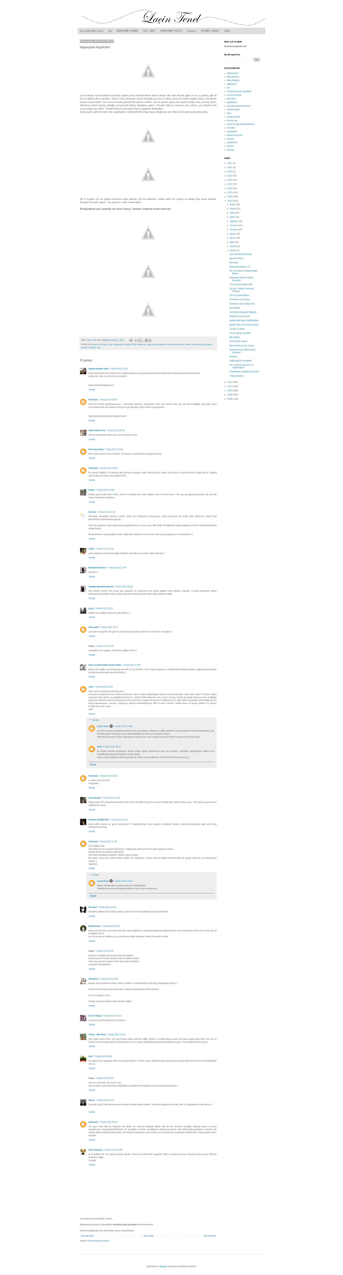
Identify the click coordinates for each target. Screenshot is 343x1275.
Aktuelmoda (94, 798)
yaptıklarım (232, 142)
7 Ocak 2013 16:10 (112, 746)
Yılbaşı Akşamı (237, 376)
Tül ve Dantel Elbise (239, 295)
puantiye (92, 347)
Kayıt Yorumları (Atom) (98, 1241)
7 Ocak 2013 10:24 (108, 468)
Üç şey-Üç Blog (237, 329)
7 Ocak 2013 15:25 (110, 926)
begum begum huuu (98, 368)
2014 (230, 196)
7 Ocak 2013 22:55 (113, 1150)
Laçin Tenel (102, 726)
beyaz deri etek (99, 344)
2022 (230, 163)
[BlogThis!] (139, 340)
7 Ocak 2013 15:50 (104, 951)
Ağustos (234, 221)
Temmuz (234, 225)
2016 (230, 188)
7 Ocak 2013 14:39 (108, 841)
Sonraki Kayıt (87, 1236)
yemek (230, 146)
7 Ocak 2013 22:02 (105, 1100)
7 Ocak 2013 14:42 (107, 907)
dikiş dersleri (233, 76)
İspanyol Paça (236, 258)
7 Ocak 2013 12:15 (104, 608)
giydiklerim (232, 102)
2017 (230, 184)
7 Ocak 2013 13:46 (111, 798)
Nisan (233, 238)
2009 (230, 394)
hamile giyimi (233, 109)
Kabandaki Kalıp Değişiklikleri (244, 320)
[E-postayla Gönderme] (130, 340)
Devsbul (92, 907)
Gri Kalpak (235, 308)
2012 (230, 382)
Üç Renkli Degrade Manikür (243, 312)
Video (227, 30)
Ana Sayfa (149, 1236)
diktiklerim (141, 344)
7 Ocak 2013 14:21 (119, 819)
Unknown (93, 399)
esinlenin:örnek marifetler (239, 91)
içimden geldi (233, 117)
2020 (230, 171)
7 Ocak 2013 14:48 (123, 726)
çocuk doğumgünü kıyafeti (118, 344)
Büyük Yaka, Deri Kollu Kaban (244, 324)
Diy (109, 30)
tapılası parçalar (234, 135)
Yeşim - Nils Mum (97, 1034)
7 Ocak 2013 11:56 (124, 586)
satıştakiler (232, 131)
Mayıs (233, 234)
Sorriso (92, 512)
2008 (230, 399)
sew (99, 347)
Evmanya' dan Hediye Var (242, 304)
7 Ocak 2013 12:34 (104, 646)
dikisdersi (93, 979)
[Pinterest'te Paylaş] (150, 340)
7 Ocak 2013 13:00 (131, 665)
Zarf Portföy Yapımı (239, 341)
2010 (230, 390)
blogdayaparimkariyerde (100, 586)
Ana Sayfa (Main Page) (91, 30)
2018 (230, 180)
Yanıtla (91, 389)
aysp (90, 608)
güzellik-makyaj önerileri (239, 106)
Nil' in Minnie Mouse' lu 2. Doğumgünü (242, 366)
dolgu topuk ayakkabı (156, 344)
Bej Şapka (235, 337)
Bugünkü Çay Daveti (240, 316)
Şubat (233, 246)
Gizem (91, 1100)
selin (90, 687)
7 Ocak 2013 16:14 (112, 1016)
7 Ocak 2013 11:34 (106, 512)
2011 (230, 386)
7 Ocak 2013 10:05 (108, 399)
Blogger (163, 1266)
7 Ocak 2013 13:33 (108, 776)
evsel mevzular (234, 95)
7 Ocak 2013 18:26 (103, 1056)
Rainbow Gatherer (97, 567)
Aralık (233, 204)
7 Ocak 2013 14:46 (123, 881)
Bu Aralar (234, 262)
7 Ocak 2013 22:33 (108, 1122)
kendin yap (232, 120)
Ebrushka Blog (95, 449)
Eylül (232, 217)
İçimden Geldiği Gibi (98, 819)
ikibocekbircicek (96, 430)
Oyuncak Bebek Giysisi (241, 254)
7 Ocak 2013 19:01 (104, 1078)
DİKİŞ (133, 344)
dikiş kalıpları (233, 80)
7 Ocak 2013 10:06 (115, 430)
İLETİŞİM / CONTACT (210, 30)
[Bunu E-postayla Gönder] (136, 340)
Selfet (91, 549)
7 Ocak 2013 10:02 (119, 368)
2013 (230, 201)
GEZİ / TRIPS (149, 30)
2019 (230, 175)
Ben (90, 1056)
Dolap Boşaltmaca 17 (240, 266)
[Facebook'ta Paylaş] (146, 340)
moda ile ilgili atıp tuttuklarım (240, 124)
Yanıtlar (95, 720)
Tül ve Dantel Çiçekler (240, 333)
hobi (229, 113)
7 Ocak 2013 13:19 (103, 687)
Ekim (232, 213)
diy (228, 87)
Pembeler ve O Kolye (240, 299)
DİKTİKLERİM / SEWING (127, 30)
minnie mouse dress (175, 344)
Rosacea (192, 30)
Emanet (233, 356)
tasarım (230, 139)
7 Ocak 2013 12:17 (109, 627)
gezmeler (231, 98)
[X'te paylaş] (143, 340)
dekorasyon (232, 73)
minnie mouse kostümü (195, 344)
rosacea (231, 127)
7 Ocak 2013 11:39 (104, 549)
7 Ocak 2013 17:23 (116, 1034)
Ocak (232, 250)
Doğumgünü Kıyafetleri (241, 360)
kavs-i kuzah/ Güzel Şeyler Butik (104, 665)
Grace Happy (95, 1016)
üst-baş (230, 149)
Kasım (233, 208)
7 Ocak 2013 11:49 (117, 567)
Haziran (234, 229)
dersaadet (93, 627)
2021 (230, 167)
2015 (230, 192)
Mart (232, 242)
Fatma (91, 490)
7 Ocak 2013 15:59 (109, 979)
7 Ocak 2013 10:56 (105, 490)
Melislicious (94, 926)
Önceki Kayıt (210, 1236)
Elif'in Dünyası (95, 1150)
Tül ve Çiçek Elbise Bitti (241, 284)
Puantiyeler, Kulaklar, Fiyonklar (244, 371)
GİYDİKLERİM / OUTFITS (171, 30)
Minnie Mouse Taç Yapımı (242, 345)
